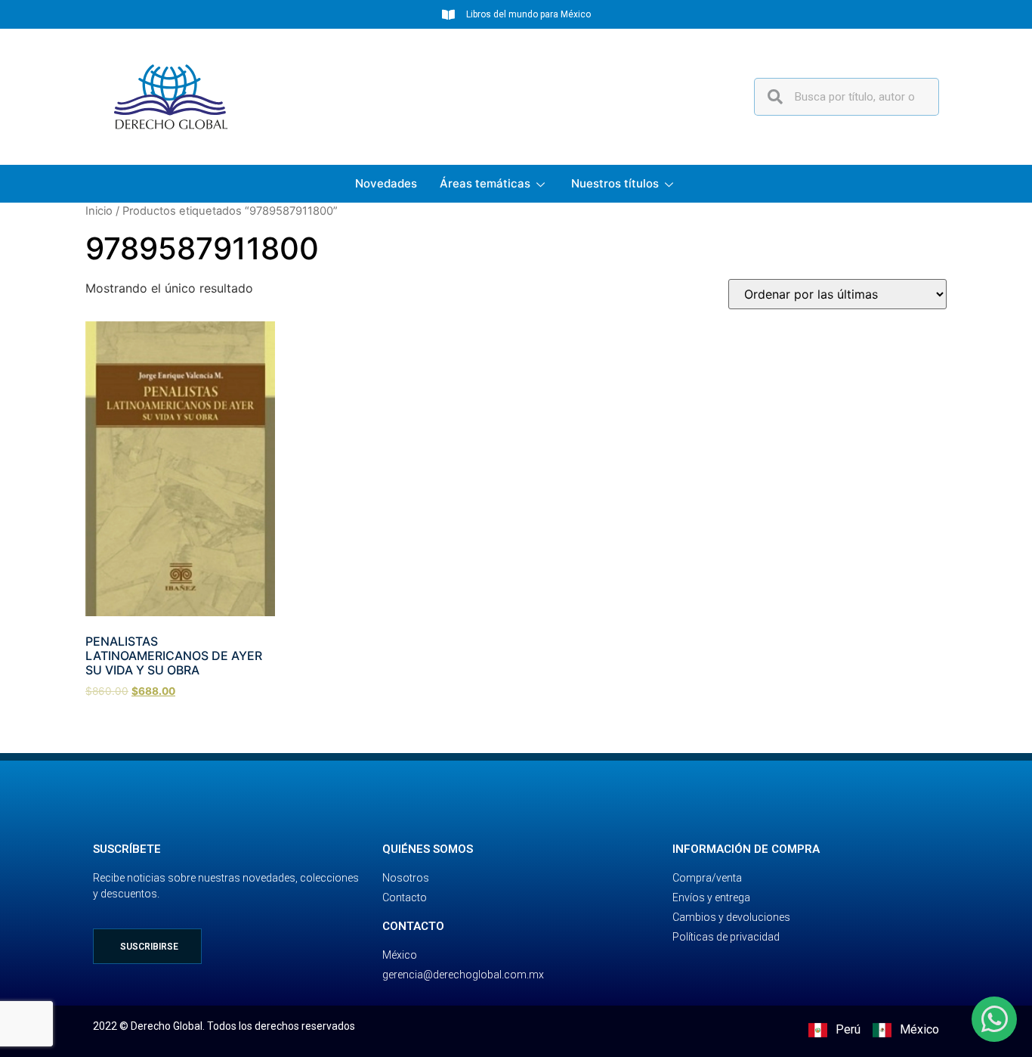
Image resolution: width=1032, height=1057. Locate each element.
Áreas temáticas (485, 183)
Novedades (386, 183)
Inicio (99, 211)
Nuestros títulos (615, 183)
